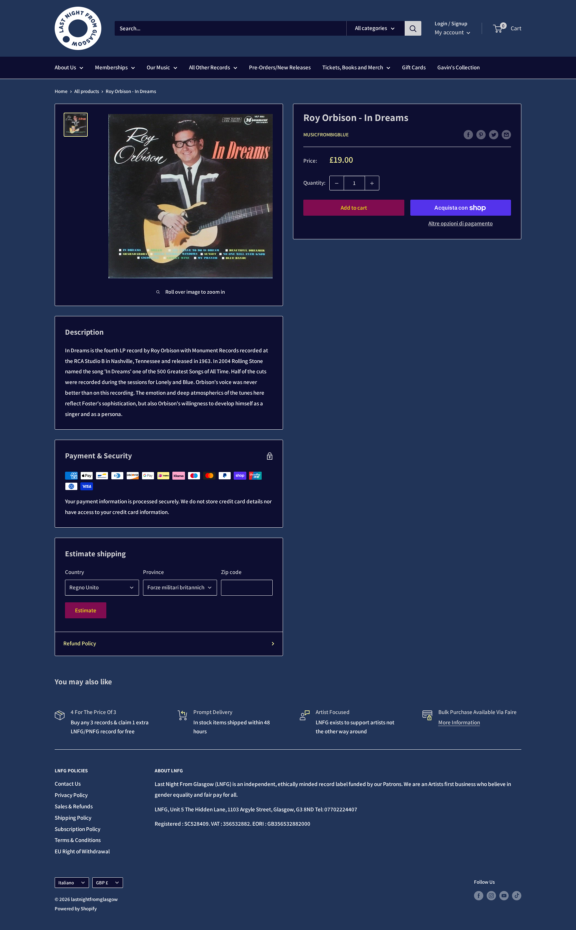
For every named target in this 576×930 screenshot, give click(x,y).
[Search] (413, 28)
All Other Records (209, 67)
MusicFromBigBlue (326, 135)
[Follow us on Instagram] (491, 895)
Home (61, 91)
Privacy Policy (71, 795)
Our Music (158, 67)
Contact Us (68, 783)
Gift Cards (414, 67)
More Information (459, 722)
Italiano (66, 882)
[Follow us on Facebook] (478, 895)
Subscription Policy (77, 829)
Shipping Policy (73, 817)
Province (153, 572)
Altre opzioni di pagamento (460, 223)
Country (74, 572)
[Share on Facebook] (468, 134)
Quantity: (314, 183)
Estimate (85, 610)
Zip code (231, 572)
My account (450, 32)
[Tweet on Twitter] (493, 134)
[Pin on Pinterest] (481, 134)
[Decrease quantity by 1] (337, 183)
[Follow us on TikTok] (516, 895)
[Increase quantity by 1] (372, 183)
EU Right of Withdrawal (82, 851)
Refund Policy (79, 643)
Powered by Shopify (76, 908)
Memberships (111, 67)
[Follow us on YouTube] (504, 895)
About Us (65, 67)
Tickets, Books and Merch (352, 67)
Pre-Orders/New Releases (280, 67)
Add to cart (354, 208)
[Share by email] (506, 134)
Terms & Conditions (78, 840)
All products (86, 91)
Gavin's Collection (458, 67)
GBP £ (102, 882)
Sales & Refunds (74, 806)
